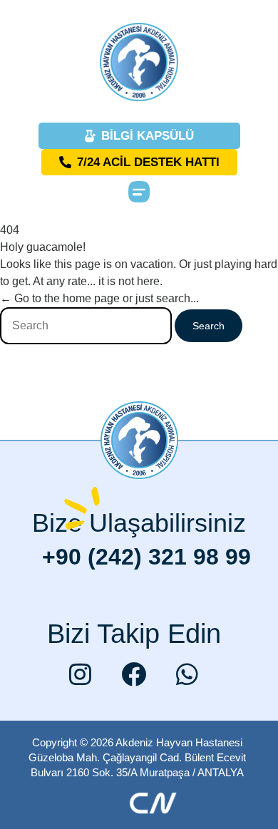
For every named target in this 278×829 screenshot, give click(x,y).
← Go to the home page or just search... (99, 298)
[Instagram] (80, 674)
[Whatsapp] (187, 674)
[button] (139, 191)
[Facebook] (134, 674)
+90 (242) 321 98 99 (146, 557)
